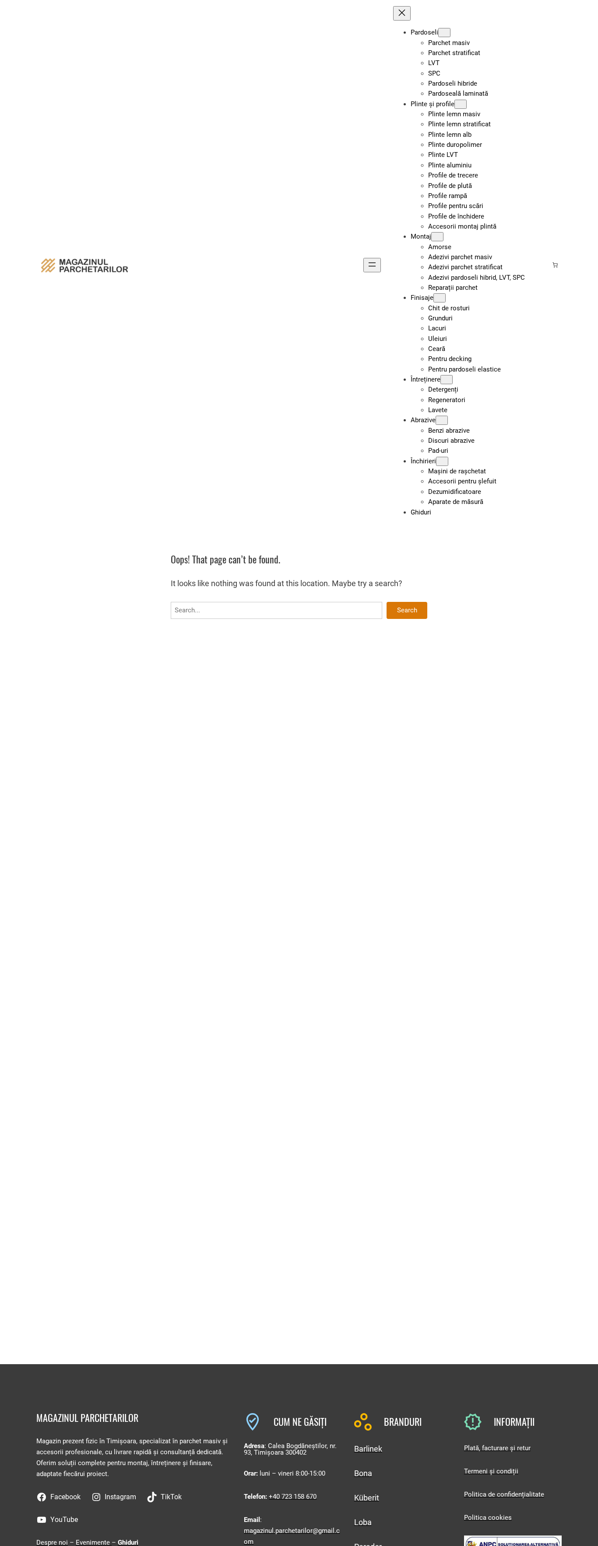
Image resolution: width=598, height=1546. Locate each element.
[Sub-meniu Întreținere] (446, 379)
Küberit (366, 1497)
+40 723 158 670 (293, 1497)
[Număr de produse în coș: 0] (555, 264)
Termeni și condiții (491, 1471)
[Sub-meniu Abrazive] (442, 420)
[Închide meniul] (402, 13)
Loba (363, 1522)
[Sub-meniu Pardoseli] (444, 32)
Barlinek (368, 1448)
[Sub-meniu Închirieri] (442, 461)
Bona (363, 1473)
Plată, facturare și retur (497, 1448)
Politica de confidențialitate (504, 1494)
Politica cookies (488, 1518)
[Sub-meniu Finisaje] (439, 297)
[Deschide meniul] (372, 265)
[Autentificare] (541, 265)
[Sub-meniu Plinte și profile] (460, 104)
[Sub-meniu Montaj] (437, 236)
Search (407, 610)
